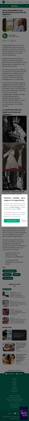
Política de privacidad (15, 216)
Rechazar (24, 221)
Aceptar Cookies (11, 221)
